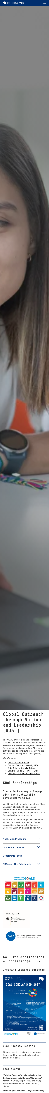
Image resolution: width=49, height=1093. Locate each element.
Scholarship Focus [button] (12, 855)
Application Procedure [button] (14, 838)
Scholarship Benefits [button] (13, 847)
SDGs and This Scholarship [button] (17, 864)
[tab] (21, 839)
